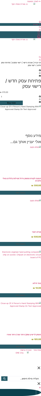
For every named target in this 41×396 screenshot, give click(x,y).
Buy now (11, 103)
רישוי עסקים (16, 62)
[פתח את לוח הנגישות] (38, 392)
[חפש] (4, 378)
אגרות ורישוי (28, 62)
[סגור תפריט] (40, 387)
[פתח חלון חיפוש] (40, 27)
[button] (20, 70)
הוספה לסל (20, 193)
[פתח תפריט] (20, 33)
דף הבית (37, 62)
